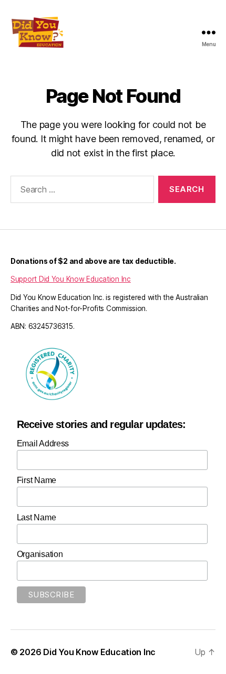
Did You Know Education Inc (99, 652)
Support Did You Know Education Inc (71, 279)
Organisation (40, 554)
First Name (36, 480)
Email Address (43, 443)
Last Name (36, 517)
